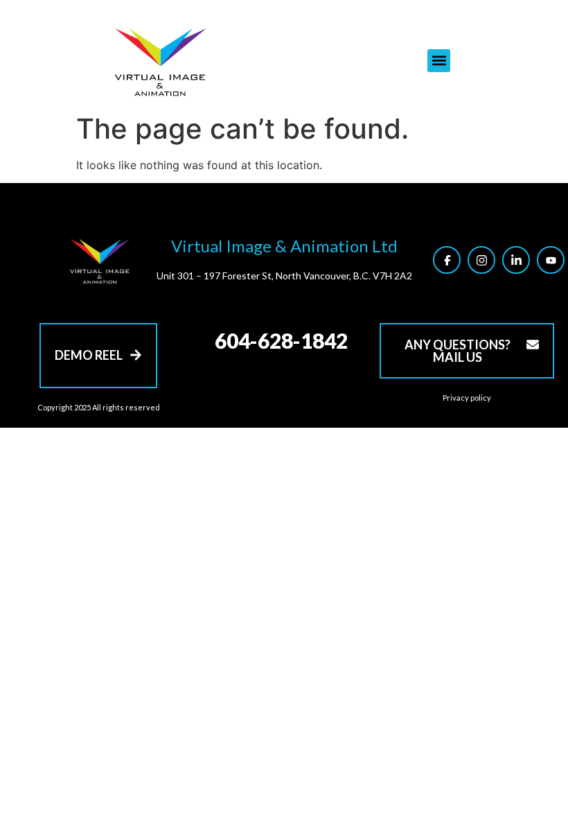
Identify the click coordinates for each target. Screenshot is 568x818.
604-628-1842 (281, 340)
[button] (438, 60)
